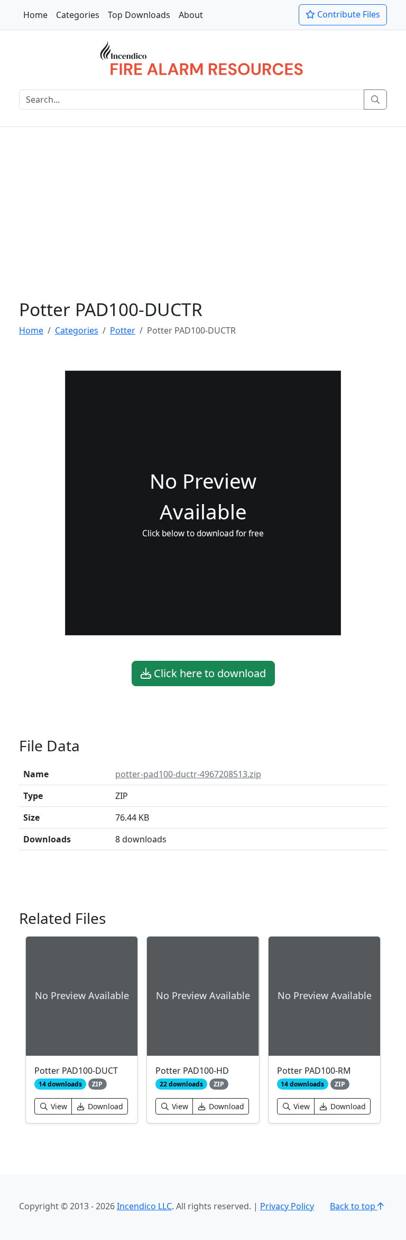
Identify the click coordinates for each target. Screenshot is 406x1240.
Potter (122, 330)
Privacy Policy (287, 1206)
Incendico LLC (144, 1206)
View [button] (58, 1106)
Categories (77, 15)
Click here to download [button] (208, 673)
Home (35, 15)
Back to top (353, 1206)
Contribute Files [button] (347, 14)
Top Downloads (139, 15)
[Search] (375, 99)
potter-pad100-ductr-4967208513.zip (188, 774)
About (191, 15)
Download (104, 1106)
